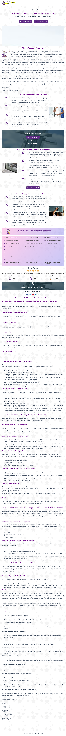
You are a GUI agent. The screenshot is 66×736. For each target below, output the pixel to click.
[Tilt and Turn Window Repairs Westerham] (52, 240)
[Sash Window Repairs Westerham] (51, 237)
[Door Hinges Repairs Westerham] (11, 253)
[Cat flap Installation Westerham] (11, 240)
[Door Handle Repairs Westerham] (11, 250)
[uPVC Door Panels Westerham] (50, 243)
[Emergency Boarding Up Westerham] (31, 240)
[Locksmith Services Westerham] (30, 256)
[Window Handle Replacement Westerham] (52, 250)
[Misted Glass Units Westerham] (30, 259)
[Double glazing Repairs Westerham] (31, 237)
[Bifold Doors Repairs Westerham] (11, 237)
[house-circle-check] (6, 97)
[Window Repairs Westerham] (50, 259)
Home (40, 3)
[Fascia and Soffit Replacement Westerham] (33, 243)
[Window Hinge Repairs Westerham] (51, 253)
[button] (51, 3)
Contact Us (61, 3)
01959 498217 (33, 144)
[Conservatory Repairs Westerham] (11, 246)
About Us (55, 3)
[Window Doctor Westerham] (50, 246)
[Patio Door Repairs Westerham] (30, 262)
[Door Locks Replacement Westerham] (12, 256)
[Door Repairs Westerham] (9, 259)
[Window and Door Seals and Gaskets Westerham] (53, 263)
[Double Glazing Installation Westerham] (12, 262)
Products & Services (47, 3)
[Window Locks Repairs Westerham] (51, 256)
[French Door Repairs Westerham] (31, 246)
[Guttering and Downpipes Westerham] (32, 253)
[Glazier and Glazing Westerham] (30, 250)
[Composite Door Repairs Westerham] (12, 243)
